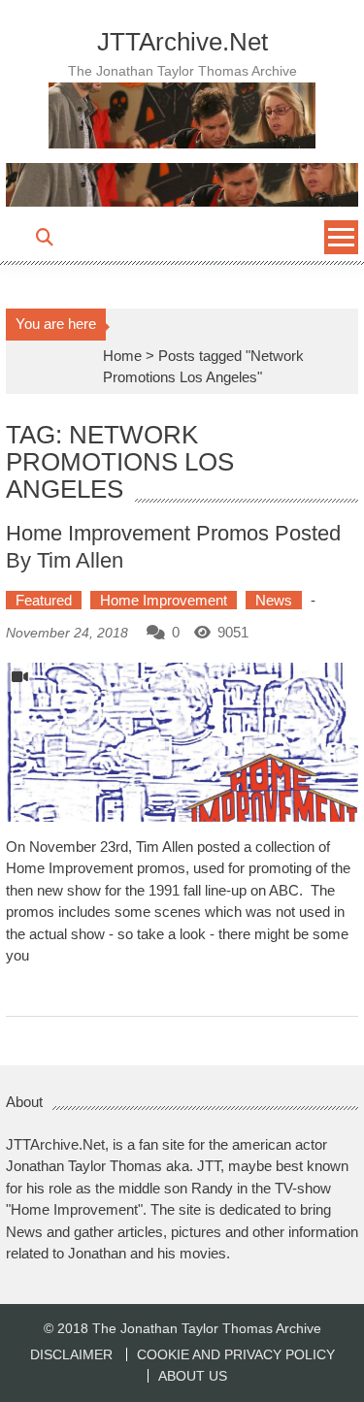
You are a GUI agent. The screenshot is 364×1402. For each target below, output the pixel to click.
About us (192, 1376)
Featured (44, 600)
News (273, 600)
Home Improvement (163, 600)
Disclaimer (71, 1354)
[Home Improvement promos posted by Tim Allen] (182, 742)
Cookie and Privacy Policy (236, 1354)
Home (122, 355)
